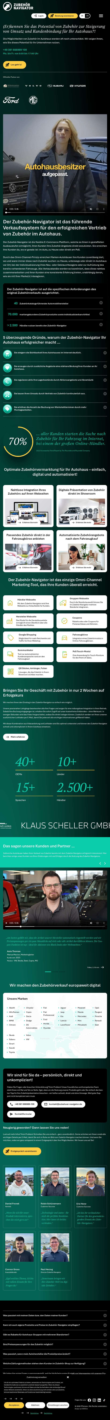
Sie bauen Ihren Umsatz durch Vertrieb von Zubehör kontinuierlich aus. (49, 393)
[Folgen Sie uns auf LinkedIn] (99, 1400)
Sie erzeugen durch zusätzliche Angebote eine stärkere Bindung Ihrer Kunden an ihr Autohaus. (55, 367)
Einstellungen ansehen (58, 1405)
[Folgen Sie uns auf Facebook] (89, 1400)
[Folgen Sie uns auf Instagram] (94, 1400)
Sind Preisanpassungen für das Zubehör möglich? (28, 1344)
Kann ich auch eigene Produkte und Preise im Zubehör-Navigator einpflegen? (41, 1325)
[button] (68, 1377)
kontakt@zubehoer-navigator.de (65, 1104)
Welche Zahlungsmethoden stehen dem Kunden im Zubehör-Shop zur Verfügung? (44, 1363)
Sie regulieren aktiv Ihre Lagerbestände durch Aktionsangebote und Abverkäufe (53, 380)
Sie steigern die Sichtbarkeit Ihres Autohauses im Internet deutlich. (47, 352)
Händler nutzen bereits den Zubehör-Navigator (37, 325)
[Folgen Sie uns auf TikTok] (104, 1400)
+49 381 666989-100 (24, 1104)
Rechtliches (34, 1413)
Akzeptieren (14, 1405)
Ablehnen (35, 1405)
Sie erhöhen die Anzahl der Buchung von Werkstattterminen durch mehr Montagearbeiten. (50, 408)
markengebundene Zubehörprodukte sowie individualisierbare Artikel (49, 314)
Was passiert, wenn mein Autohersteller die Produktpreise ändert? (36, 1354)
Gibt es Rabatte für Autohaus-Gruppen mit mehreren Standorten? (36, 1334)
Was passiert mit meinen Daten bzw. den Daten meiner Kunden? (35, 1315)
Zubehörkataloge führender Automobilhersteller (41, 303)
